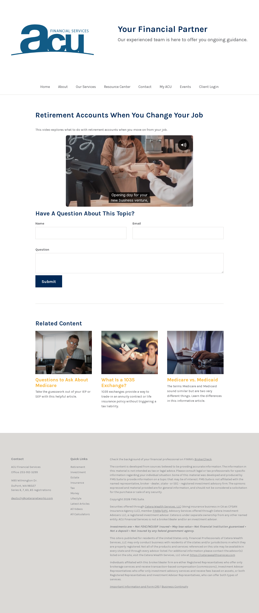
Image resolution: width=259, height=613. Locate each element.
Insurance (77, 482)
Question (42, 249)
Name (39, 223)
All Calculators (80, 514)
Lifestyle (75, 498)
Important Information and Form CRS (135, 586)
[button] (63, 88)
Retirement (77, 467)
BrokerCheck (203, 459)
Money (74, 493)
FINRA (157, 511)
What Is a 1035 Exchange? (118, 382)
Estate (74, 477)
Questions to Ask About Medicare (61, 382)
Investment (78, 472)
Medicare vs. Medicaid (192, 380)
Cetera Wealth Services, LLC (163, 506)
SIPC (165, 511)
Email (137, 223)
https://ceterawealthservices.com (212, 555)
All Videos (76, 509)
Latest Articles (80, 503)
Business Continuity (175, 586)
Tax (72, 488)
